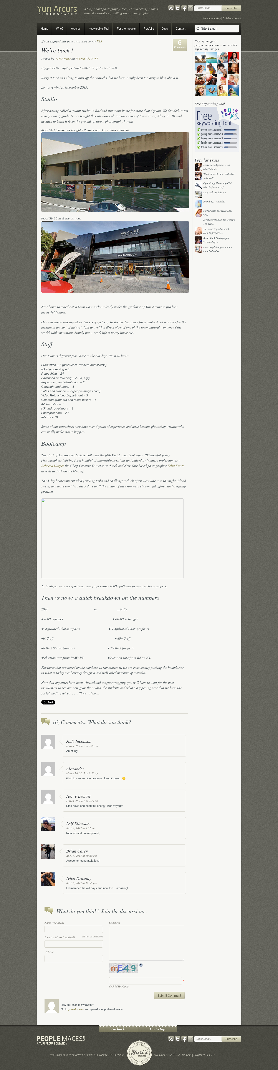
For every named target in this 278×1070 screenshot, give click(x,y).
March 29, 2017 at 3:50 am (82, 773)
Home (44, 28)
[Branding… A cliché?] (198, 203)
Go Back (118, 1028)
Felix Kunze (175, 465)
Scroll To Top (157, 1028)
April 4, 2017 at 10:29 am (81, 856)
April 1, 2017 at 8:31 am (80, 828)
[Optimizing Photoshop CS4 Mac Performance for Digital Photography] (198, 185)
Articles (76, 28)
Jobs (165, 28)
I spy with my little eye (214, 192)
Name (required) (54, 923)
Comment (114, 923)
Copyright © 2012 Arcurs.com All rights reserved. (87, 1055)
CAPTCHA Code (119, 986)
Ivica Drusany (78, 878)
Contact (180, 28)
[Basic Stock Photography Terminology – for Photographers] (198, 240)
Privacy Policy (204, 1055)
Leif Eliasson (77, 823)
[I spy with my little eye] (198, 194)
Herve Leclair (78, 796)
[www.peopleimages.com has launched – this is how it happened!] (198, 249)
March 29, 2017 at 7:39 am (82, 801)
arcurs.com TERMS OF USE (173, 1055)
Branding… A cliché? (214, 201)
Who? (59, 28)
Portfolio (149, 28)
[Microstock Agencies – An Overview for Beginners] (198, 167)
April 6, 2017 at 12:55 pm (81, 883)
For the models (126, 28)
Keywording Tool (98, 28)
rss (99, 41)
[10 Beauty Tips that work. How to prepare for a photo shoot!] (198, 231)
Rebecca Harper (52, 465)
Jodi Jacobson (78, 741)
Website (49, 952)
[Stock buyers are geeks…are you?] (198, 213)
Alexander (75, 768)
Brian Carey (77, 851)
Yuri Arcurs (63, 58)
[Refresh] (141, 965)
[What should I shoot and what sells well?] (198, 176)
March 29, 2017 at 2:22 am (82, 746)
